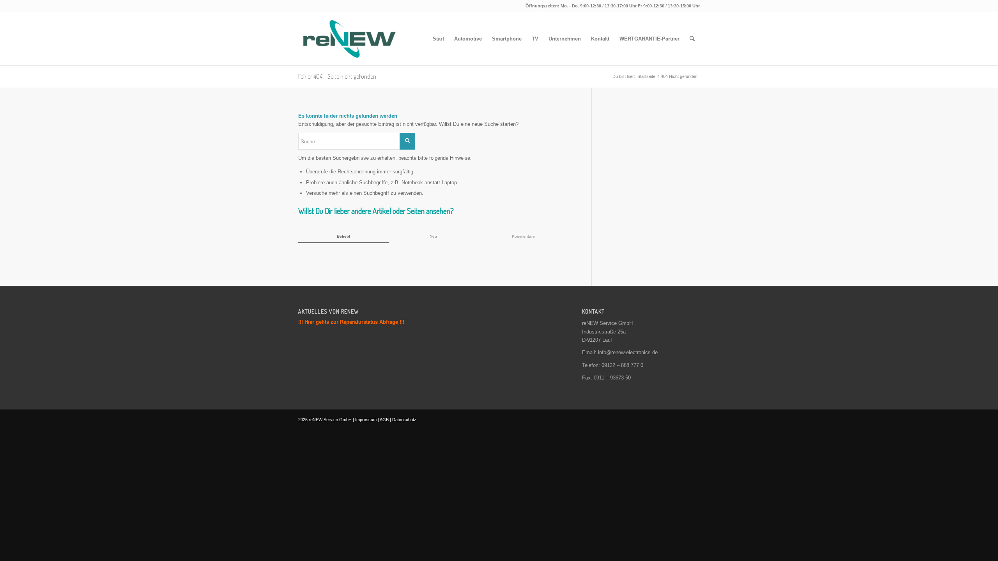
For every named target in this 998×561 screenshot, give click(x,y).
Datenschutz (404, 419)
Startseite (646, 76)
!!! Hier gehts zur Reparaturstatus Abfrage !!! (351, 322)
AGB (384, 419)
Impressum (366, 419)
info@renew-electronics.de (628, 352)
